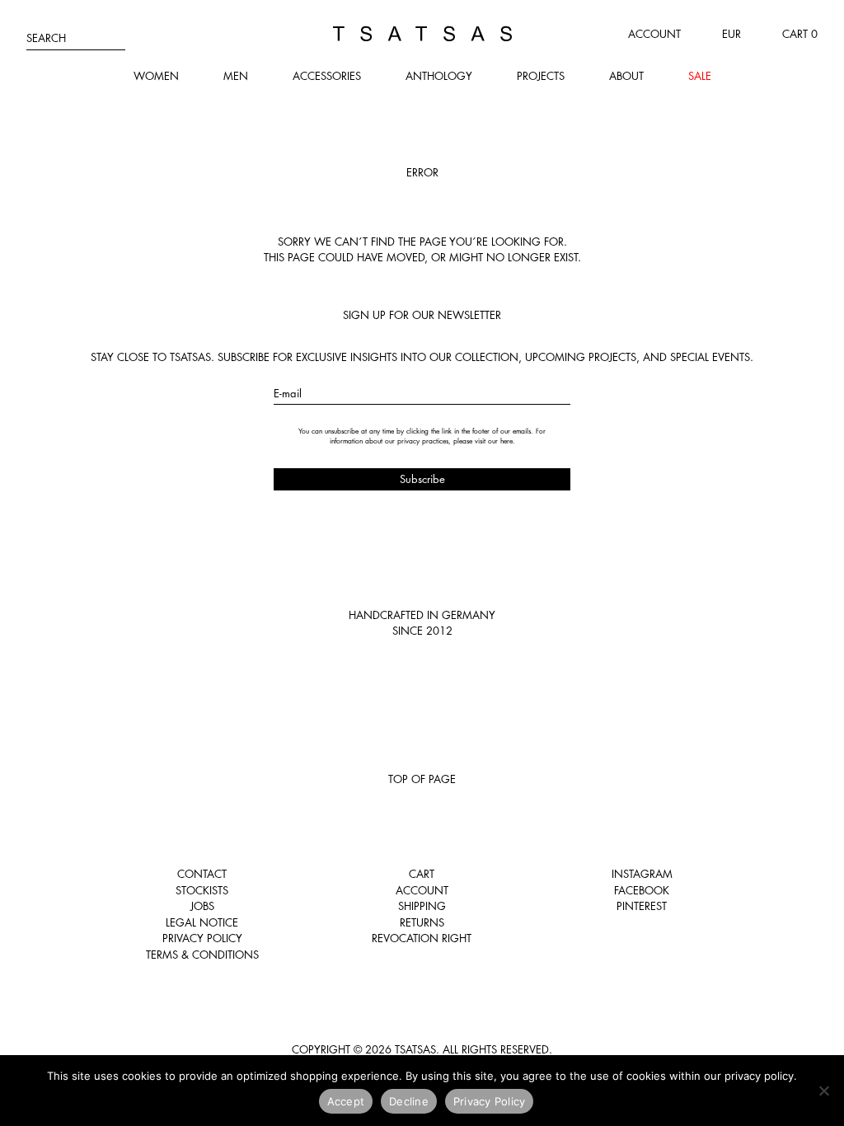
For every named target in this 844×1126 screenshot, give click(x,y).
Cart (421, 873)
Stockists (202, 890)
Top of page (422, 779)
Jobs (202, 905)
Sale (699, 75)
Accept (346, 1101)
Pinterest (642, 905)
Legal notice (202, 922)
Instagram (642, 873)
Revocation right (421, 938)
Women (156, 75)
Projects (541, 75)
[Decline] (823, 1090)
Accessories (327, 75)
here (506, 441)
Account (654, 33)
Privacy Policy (202, 938)
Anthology (439, 75)
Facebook (641, 890)
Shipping (422, 905)
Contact (202, 873)
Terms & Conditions (202, 954)
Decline (409, 1101)
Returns (422, 922)
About (626, 75)
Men (235, 75)
